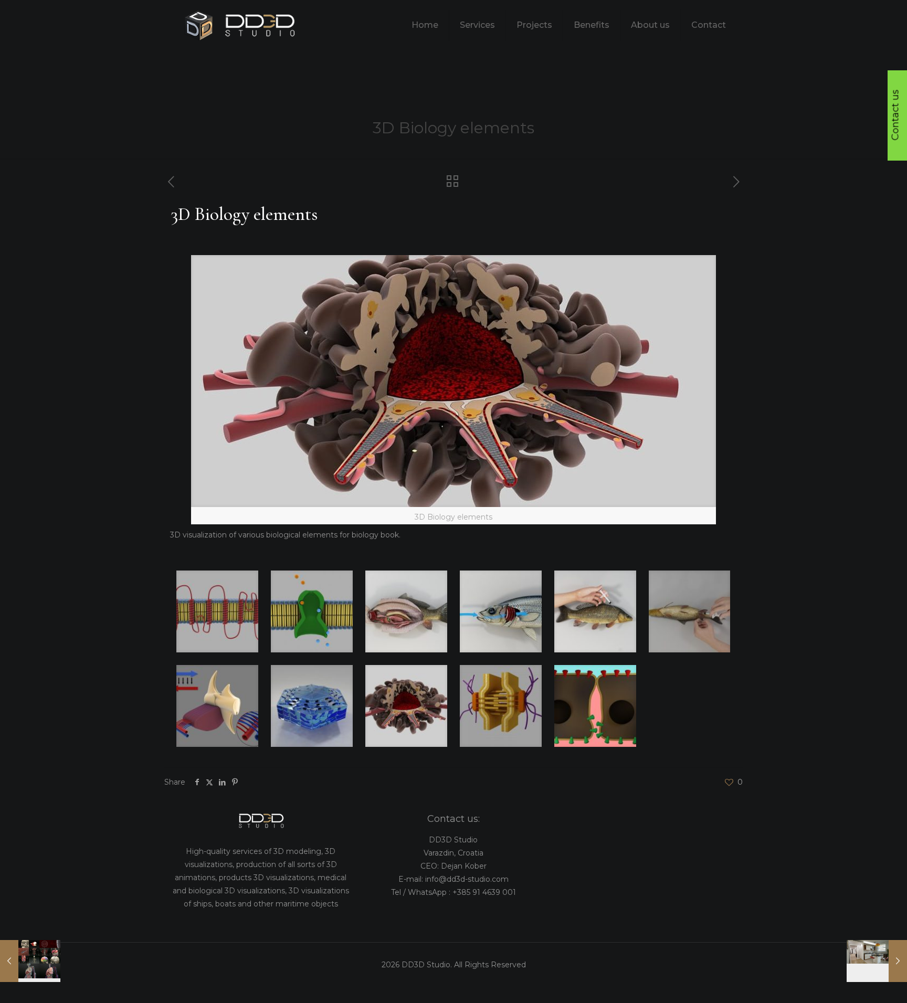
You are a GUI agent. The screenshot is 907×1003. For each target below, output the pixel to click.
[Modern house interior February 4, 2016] (877, 961)
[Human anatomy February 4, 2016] (30, 961)
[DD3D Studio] (240, 25)
